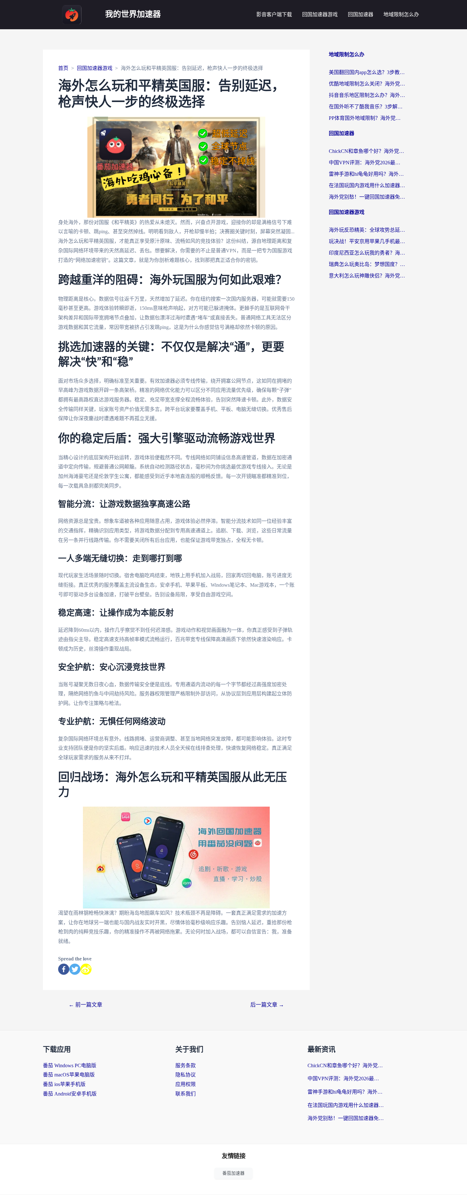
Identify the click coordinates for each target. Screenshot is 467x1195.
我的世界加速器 (133, 14)
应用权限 (185, 1084)
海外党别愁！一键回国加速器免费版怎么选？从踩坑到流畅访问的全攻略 (367, 197)
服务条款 (185, 1065)
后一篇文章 (267, 1004)
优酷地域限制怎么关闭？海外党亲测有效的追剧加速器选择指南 (367, 83)
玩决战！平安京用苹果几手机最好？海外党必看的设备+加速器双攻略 (367, 241)
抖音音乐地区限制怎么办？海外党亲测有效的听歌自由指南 (367, 95)
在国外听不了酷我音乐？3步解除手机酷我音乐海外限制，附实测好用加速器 (367, 106)
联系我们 (185, 1093)
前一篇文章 (85, 1004)
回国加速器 (360, 14)
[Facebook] (63, 969)
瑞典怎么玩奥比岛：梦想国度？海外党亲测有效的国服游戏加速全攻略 (367, 264)
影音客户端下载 (274, 14)
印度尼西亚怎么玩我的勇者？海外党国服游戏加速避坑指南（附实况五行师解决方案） (367, 253)
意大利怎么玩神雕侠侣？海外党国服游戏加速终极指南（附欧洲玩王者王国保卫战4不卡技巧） (367, 275)
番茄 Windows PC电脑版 (69, 1065)
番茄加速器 (233, 1173)
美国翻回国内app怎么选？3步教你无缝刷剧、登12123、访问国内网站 (367, 72)
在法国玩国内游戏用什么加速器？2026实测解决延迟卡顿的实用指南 (367, 185)
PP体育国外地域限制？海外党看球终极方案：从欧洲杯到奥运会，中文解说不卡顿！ (367, 118)
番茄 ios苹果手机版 (64, 1084)
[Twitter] (74, 969)
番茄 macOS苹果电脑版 (69, 1074)
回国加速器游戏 (320, 14)
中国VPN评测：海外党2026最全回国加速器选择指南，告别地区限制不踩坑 (367, 162)
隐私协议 (185, 1074)
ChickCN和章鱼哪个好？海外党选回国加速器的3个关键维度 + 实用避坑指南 (367, 151)
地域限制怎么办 (401, 14)
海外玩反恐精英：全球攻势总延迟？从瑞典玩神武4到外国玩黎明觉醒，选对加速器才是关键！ (367, 230)
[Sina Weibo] (85, 969)
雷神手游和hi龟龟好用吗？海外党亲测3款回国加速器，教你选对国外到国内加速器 (367, 174)
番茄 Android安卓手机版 (70, 1093)
